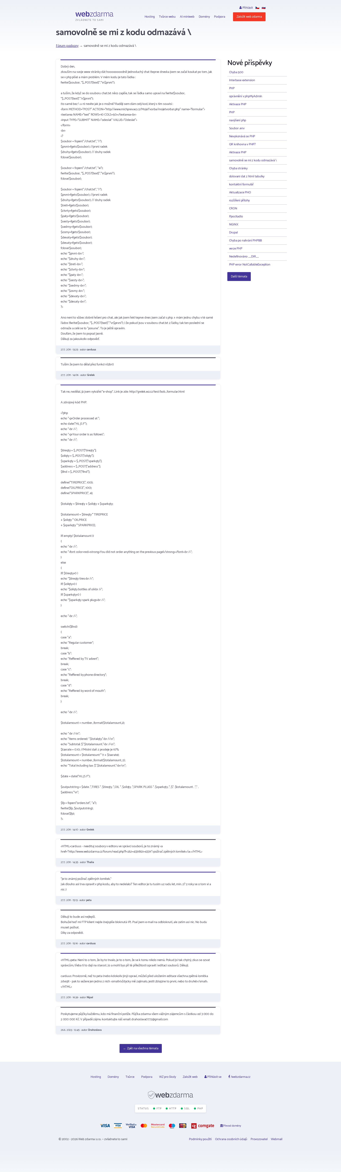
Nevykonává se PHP (242, 136)
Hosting (150, 16)
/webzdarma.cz (240, 1077)
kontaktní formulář (241, 184)
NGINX (233, 224)
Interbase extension (242, 80)
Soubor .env (237, 128)
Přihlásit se (214, 1077)
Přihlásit (247, 8)
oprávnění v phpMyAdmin (245, 96)
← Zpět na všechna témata (140, 1048)
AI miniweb (187, 16)
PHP (232, 88)
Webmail (276, 1139)
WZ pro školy (167, 1077)
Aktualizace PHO (240, 192)
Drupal (233, 232)
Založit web (190, 1077)
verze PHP (235, 248)
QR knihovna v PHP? (242, 144)
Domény (204, 16)
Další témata (239, 276)
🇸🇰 (264, 8)
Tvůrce (130, 1077)
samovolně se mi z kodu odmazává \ (253, 160)
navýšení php (237, 120)
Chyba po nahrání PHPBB (245, 240)
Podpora (219, 16)
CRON (233, 208)
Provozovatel (259, 1139)
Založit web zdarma (249, 16)
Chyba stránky (238, 168)
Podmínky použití (200, 1139)
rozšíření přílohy (239, 200)
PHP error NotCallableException (249, 264)
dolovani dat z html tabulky (247, 176)
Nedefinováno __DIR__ (244, 256)
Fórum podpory (67, 46)
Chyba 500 (236, 72)
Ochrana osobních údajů (231, 1139)
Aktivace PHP (238, 104)
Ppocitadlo (236, 216)
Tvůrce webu (167, 16)
